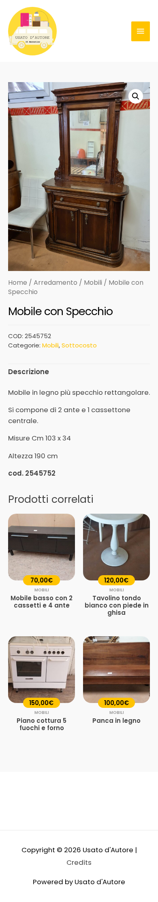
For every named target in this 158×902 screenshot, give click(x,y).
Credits (79, 862)
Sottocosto (79, 345)
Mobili (93, 282)
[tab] (79, 372)
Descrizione (28, 372)
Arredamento (55, 282)
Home (17, 282)
